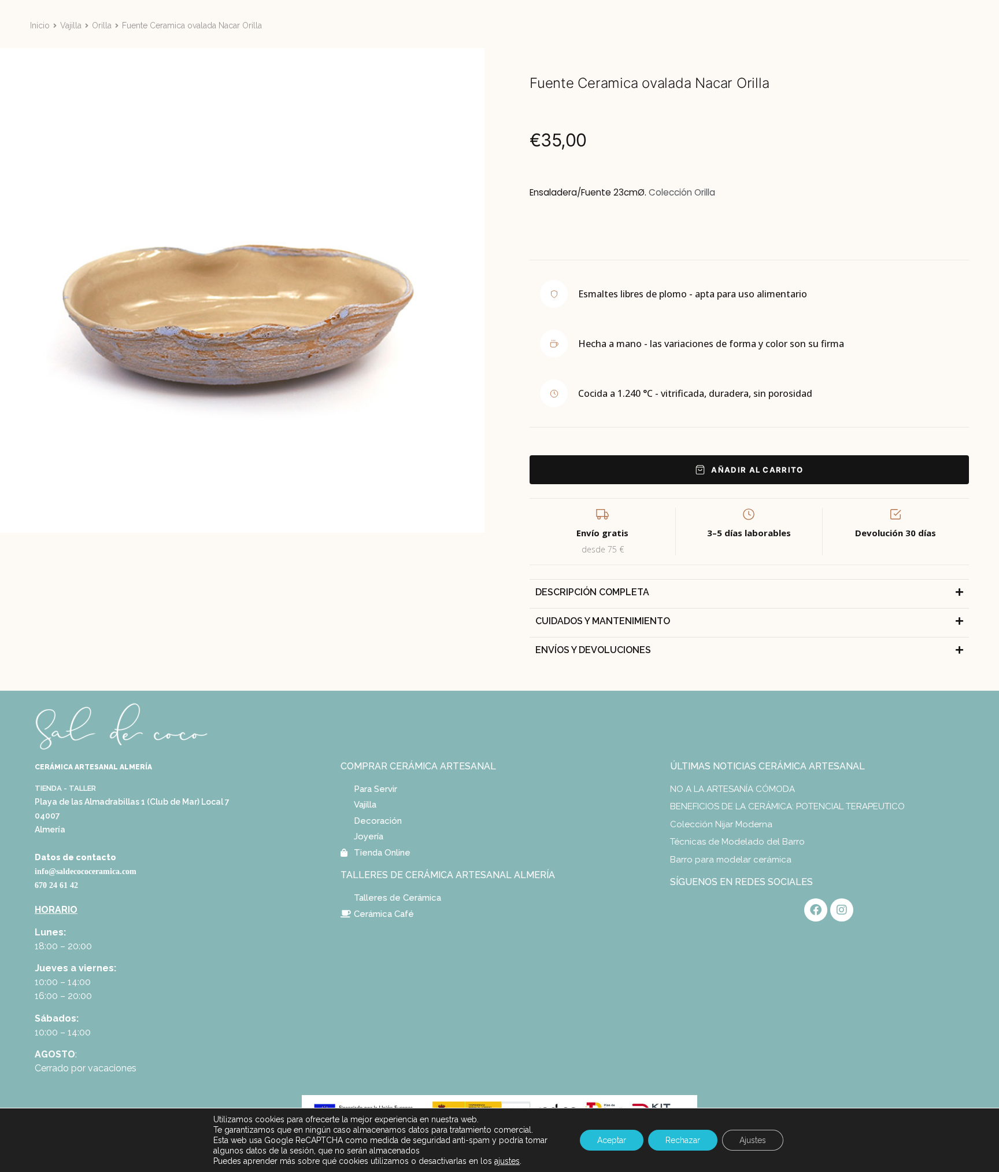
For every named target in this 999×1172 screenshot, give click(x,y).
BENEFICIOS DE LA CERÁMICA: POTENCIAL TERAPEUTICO (787, 806)
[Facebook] (815, 910)
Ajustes (752, 1140)
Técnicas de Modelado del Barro (737, 841)
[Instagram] (841, 910)
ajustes (507, 1161)
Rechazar (682, 1140)
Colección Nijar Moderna (721, 824)
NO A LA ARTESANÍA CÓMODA (732, 789)
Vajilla (71, 25)
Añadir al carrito (757, 469)
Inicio (40, 25)
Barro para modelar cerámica (730, 859)
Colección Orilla (682, 192)
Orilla (102, 25)
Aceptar (611, 1140)
